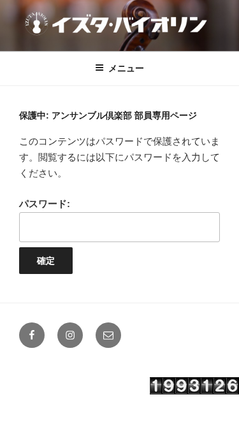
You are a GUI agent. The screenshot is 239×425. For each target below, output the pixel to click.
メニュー (126, 68)
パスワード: (44, 203)
